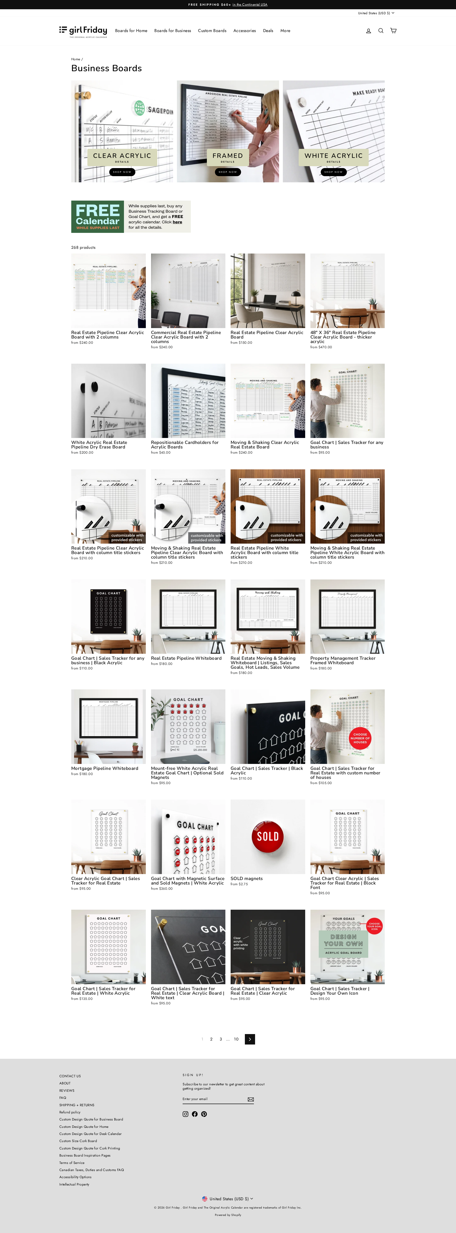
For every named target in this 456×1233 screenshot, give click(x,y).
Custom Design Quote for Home (84, 1126)
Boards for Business (172, 31)
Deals (268, 31)
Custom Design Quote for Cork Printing (89, 1148)
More (285, 31)
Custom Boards (212, 31)
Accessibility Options (75, 1177)
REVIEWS (66, 1090)
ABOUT (65, 1083)
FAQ (62, 1097)
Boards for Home (131, 31)
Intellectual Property (74, 1184)
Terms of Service (72, 1162)
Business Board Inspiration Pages (85, 1155)
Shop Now (122, 172)
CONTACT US (70, 1076)
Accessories (244, 31)
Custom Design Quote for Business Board (91, 1119)
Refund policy (70, 1112)
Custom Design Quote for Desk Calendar (90, 1133)
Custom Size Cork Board (78, 1141)
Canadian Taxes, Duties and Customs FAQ (91, 1169)
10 (236, 1039)
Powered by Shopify (228, 1215)
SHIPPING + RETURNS (77, 1105)
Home (75, 59)
